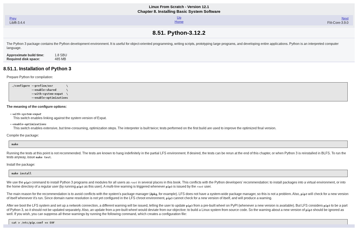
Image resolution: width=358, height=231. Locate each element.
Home (179, 22)
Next (345, 18)
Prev (13, 18)
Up (179, 17)
